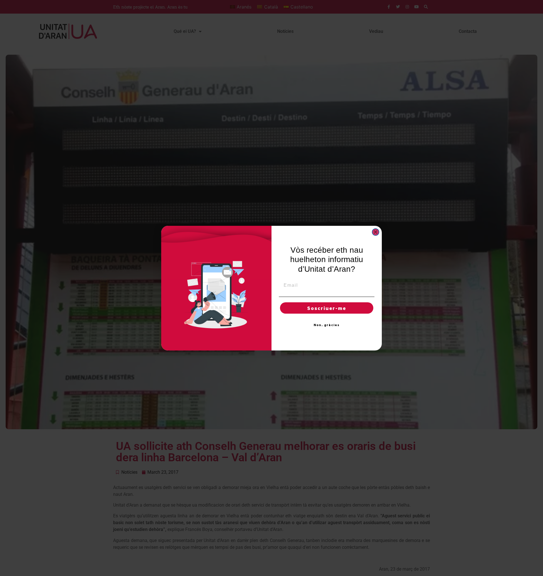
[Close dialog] (375, 232)
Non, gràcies (327, 325)
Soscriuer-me (326, 308)
